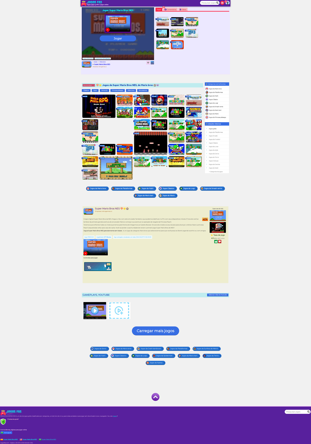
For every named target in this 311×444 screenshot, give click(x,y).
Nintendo (104, 90)
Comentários (170, 9)
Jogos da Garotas (214, 164)
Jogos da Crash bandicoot (151, 349)
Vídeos (183, 9)
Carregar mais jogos (155, 330)
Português (7, 432)
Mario (95, 90)
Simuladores (143, 90)
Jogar (118, 38)
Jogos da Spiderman (164, 356)
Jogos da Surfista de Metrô (207, 349)
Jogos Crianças (213, 161)
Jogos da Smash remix (216, 106)
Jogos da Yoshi (213, 96)
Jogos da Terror (214, 157)
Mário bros (131, 90)
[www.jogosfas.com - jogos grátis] (11, 412)
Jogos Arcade (213, 136)
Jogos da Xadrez (156, 363)
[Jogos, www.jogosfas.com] (92, 3)
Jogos (159, 9)
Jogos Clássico (213, 99)
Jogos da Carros (214, 153)
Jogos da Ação (213, 150)
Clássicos (86, 90)
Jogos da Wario (214, 114)
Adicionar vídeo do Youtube (218, 295)
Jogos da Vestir (213, 168)
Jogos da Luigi (213, 103)
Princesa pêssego (117, 90)
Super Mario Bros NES (49, 439)
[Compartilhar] (152, 62)
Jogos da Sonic (100, 349)
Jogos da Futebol (214, 139)
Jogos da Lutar (213, 146)
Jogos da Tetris (213, 356)
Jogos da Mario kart (215, 110)
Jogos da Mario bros (215, 89)
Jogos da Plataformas (216, 92)
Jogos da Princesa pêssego (217, 117)
